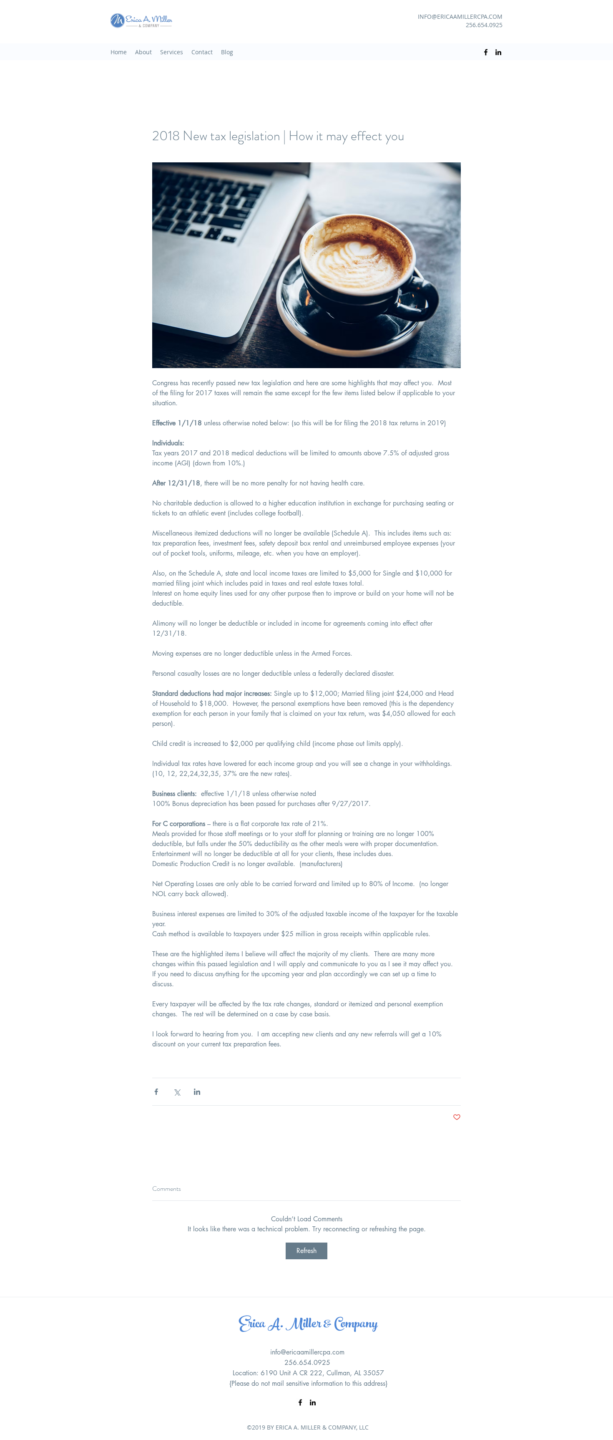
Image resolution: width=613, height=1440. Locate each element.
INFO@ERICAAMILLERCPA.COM (460, 16)
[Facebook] (486, 52)
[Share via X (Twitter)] (177, 1092)
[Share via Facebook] (156, 1092)
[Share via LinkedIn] (197, 1092)
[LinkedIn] (498, 52)
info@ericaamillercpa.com (307, 1352)
